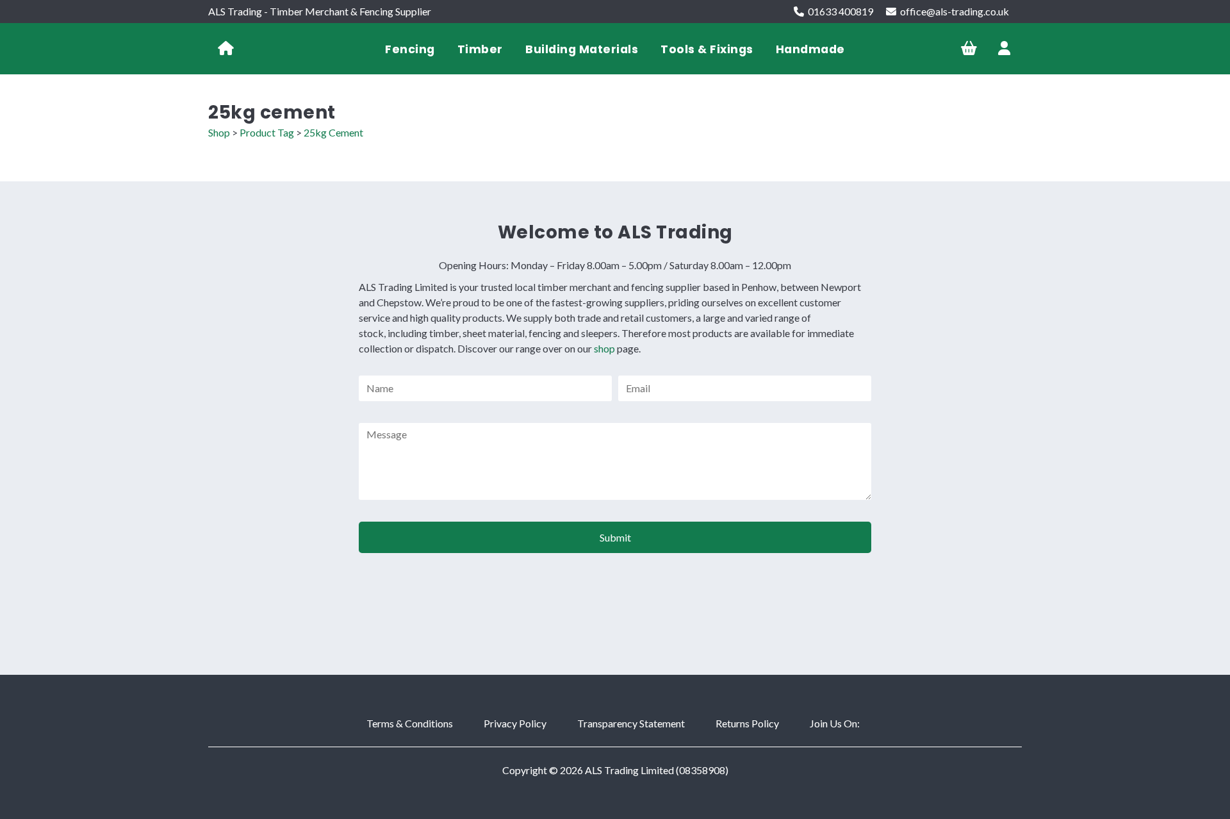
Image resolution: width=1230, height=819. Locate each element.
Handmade (810, 49)
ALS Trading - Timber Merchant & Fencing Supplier (319, 11)
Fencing (410, 49)
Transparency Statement (631, 723)
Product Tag (267, 132)
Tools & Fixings (706, 49)
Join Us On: (835, 723)
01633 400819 (840, 11)
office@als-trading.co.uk (954, 11)
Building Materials (581, 49)
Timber (480, 49)
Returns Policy (747, 723)
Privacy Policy (515, 723)
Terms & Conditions (409, 723)
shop (604, 348)
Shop (219, 132)
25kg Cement (333, 132)
